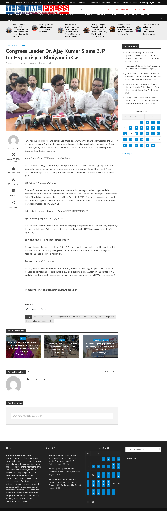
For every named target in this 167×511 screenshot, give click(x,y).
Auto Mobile (48, 2)
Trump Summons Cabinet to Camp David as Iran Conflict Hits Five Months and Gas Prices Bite (125, 29)
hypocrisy (110, 316)
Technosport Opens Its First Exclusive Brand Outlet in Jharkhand (46, 28)
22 (142, 139)
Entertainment (66, 14)
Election (116, 2)
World (28, 14)
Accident (71, 2)
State (22, 46)
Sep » (129, 153)
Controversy (82, 2)
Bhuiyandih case (40, 316)
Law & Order (61, 2)
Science (38, 2)
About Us (9, 2)
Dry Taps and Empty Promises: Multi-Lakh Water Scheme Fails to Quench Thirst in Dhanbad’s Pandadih (23, 346)
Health (125, 14)
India (18, 14)
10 (153, 128)
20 (130, 139)
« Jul (124, 153)
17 (153, 133)
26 (125, 145)
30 (147, 145)
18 (158, 133)
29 (142, 145)
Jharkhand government (36, 321)
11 (158, 128)
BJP (52, 316)
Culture (145, 14)
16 (147, 133)
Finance (19, 2)
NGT (51, 321)
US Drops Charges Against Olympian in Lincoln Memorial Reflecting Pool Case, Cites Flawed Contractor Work (99, 30)
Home (10, 14)
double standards (80, 316)
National (27, 2)
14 (136, 133)
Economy (50, 14)
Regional (133, 2)
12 (125, 133)
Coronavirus (95, 2)
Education (106, 2)
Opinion (125, 2)
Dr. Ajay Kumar (96, 316)
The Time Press (13, 148)
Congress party (63, 316)
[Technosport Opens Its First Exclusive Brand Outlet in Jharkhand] (34, 28)
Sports (114, 14)
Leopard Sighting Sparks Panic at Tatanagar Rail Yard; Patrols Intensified (100, 346)
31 (153, 145)
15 (142, 133)
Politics (39, 14)
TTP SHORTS (145, 2)
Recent (97, 340)
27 (130, 145)
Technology (86, 14)
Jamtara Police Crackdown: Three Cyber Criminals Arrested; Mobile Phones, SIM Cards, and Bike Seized (72, 30)
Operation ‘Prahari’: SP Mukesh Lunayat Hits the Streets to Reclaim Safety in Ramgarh (62, 346)
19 (125, 139)
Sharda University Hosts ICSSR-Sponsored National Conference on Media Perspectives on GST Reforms (21, 30)
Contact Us (11, 8)
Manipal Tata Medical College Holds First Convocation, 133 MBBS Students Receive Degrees (151, 29)
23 (147, 139)
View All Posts (110, 371)
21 (136, 139)
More (20, 8)
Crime (135, 14)
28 (136, 145)
